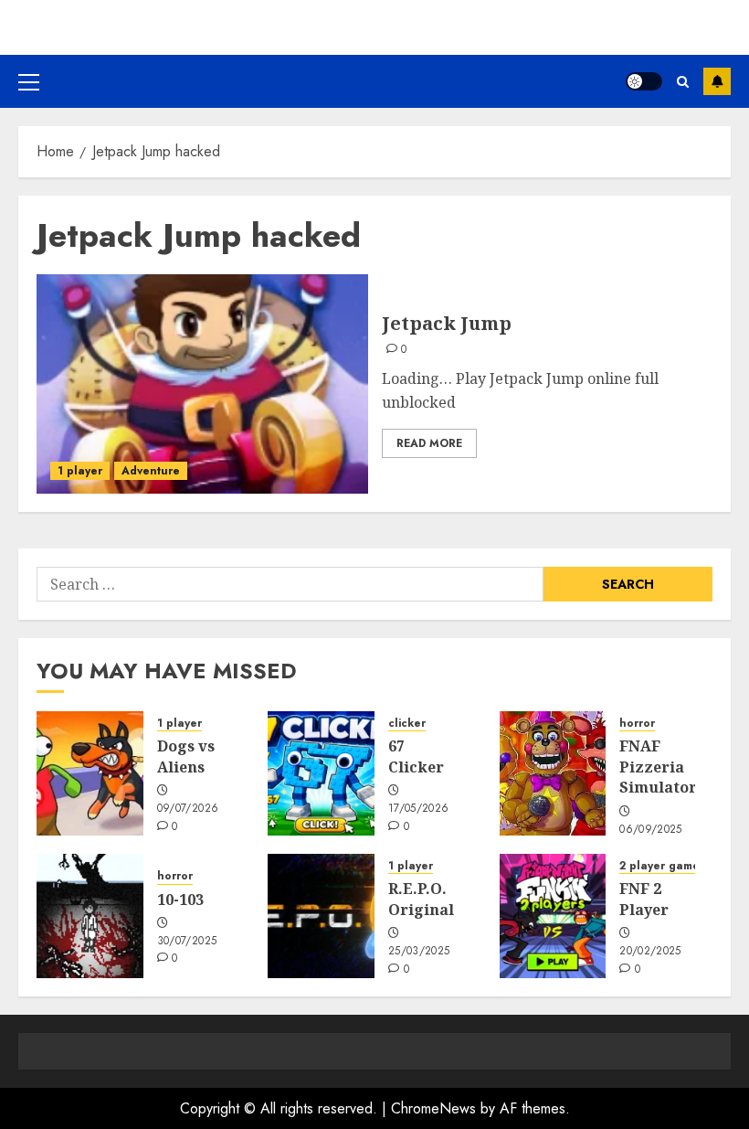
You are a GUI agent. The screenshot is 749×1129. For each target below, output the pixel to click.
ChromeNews (433, 1108)
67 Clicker (416, 756)
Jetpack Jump (447, 323)
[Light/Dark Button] (644, 81)
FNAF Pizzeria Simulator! (660, 766)
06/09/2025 (650, 830)
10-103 (180, 899)
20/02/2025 (650, 951)
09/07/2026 (188, 809)
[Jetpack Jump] (202, 384)
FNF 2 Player (644, 899)
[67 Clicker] (321, 773)
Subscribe (717, 81)
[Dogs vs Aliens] (90, 773)
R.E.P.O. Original (421, 899)
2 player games (662, 866)
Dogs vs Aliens (186, 756)
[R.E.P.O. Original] (321, 916)
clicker (407, 723)
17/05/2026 (418, 809)
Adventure (150, 471)
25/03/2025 (419, 951)
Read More (429, 443)
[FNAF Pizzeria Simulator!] (553, 773)
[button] (28, 81)
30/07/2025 (187, 941)
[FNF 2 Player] (553, 916)
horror (637, 723)
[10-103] (90, 916)
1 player (80, 471)
